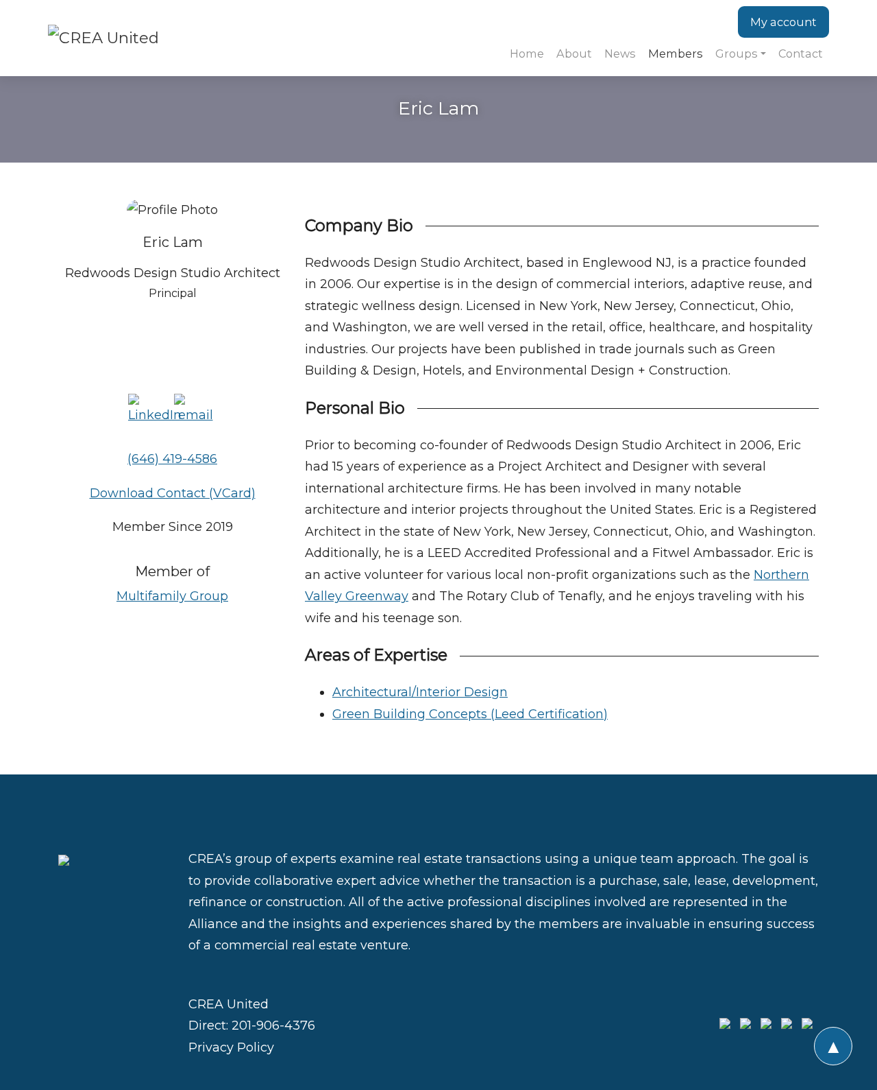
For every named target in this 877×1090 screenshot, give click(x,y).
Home (527, 53)
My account (783, 22)
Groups (736, 53)
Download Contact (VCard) (173, 493)
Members (675, 53)
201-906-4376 (273, 1025)
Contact (800, 53)
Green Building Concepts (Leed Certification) (470, 714)
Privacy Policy (231, 1047)
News (620, 53)
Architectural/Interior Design (420, 692)
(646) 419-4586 (172, 458)
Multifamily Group (172, 596)
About (574, 53)
